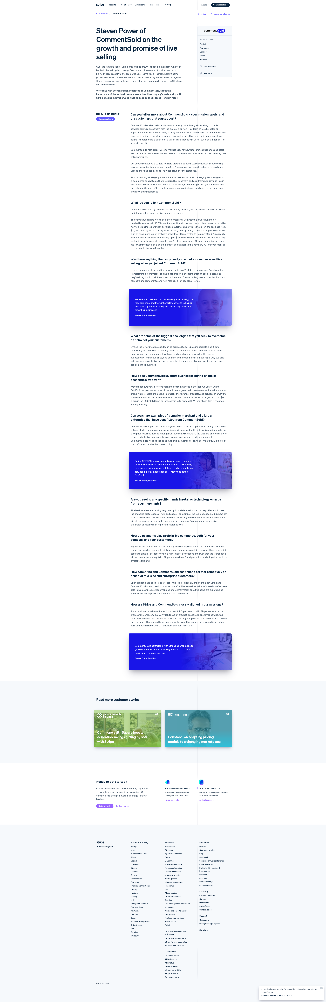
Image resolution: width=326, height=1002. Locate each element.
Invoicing (134, 893)
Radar (133, 918)
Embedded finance (173, 864)
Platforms (169, 885)
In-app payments (172, 875)
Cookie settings (206, 881)
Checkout (135, 864)
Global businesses (173, 871)
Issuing (134, 896)
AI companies (171, 893)
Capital (134, 860)
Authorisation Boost (139, 853)
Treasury (135, 935)
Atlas (133, 850)
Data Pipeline (136, 878)
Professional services (174, 918)
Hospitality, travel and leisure (177, 903)
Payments (135, 910)
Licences (203, 874)
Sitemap (203, 878)
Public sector (171, 921)
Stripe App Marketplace (175, 938)
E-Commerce (171, 860)
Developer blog (172, 977)
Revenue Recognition (140, 921)
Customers (102, 13)
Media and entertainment (176, 910)
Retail (167, 925)
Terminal (134, 932)
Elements (135, 882)
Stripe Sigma (136, 925)
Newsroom (204, 902)
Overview (202, 14)
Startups (169, 850)
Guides (202, 846)
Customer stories (207, 850)
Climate (134, 868)
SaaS (167, 889)
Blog (201, 853)
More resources (206, 885)
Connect (134, 871)
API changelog (171, 966)
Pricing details (172, 800)
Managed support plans (209, 923)
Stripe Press (204, 906)
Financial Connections (140, 885)
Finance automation (173, 868)
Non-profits (170, 914)
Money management (174, 882)
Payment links (137, 907)
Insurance (169, 907)
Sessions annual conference (211, 860)
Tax (132, 928)
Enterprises (170, 846)
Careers (202, 899)
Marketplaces (171, 878)
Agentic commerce (173, 853)
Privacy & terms (206, 864)
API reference (206, 800)
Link (132, 900)
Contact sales (219, 4)
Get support (204, 920)
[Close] (321, 989)
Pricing (168, 4)
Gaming (168, 900)
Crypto (134, 875)
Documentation (172, 955)
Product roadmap (207, 895)
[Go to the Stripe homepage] (99, 842)
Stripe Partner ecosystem (176, 942)
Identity (134, 889)
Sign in (204, 4)
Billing (133, 857)
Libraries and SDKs (173, 970)
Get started (104, 806)
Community (204, 857)
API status (169, 962)
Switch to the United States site (275, 995)
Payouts (134, 914)
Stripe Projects (171, 973)
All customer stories (220, 14)
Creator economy (173, 896)
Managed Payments (139, 903)
